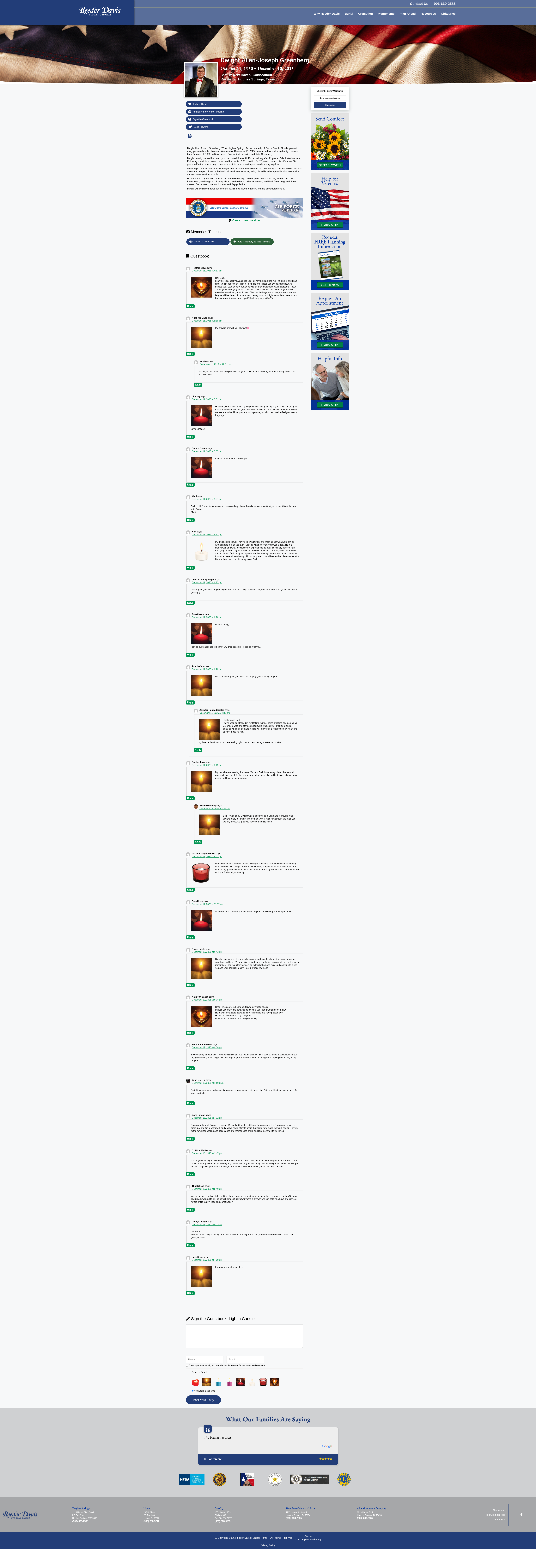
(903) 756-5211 (151, 1521)
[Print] (189, 136)
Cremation (365, 13)
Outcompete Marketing (308, 1539)
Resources (428, 13)
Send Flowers (200, 127)
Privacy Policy (268, 1545)
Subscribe (330, 105)
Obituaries (448, 13)
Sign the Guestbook (203, 119)
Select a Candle (200, 1372)
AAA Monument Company (371, 1508)
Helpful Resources (495, 1514)
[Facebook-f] (521, 1514)
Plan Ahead (408, 13)
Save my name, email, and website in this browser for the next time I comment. (227, 1365)
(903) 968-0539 (222, 1521)
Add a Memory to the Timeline (208, 111)
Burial (349, 13)
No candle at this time (204, 1391)
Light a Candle (200, 104)
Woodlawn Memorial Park (300, 1508)
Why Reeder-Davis (327, 13)
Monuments (386, 13)
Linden (147, 1508)
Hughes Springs (81, 1508)
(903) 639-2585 (80, 1521)
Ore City (219, 1508)
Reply (190, 306)
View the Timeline (204, 241)
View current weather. (246, 220)
